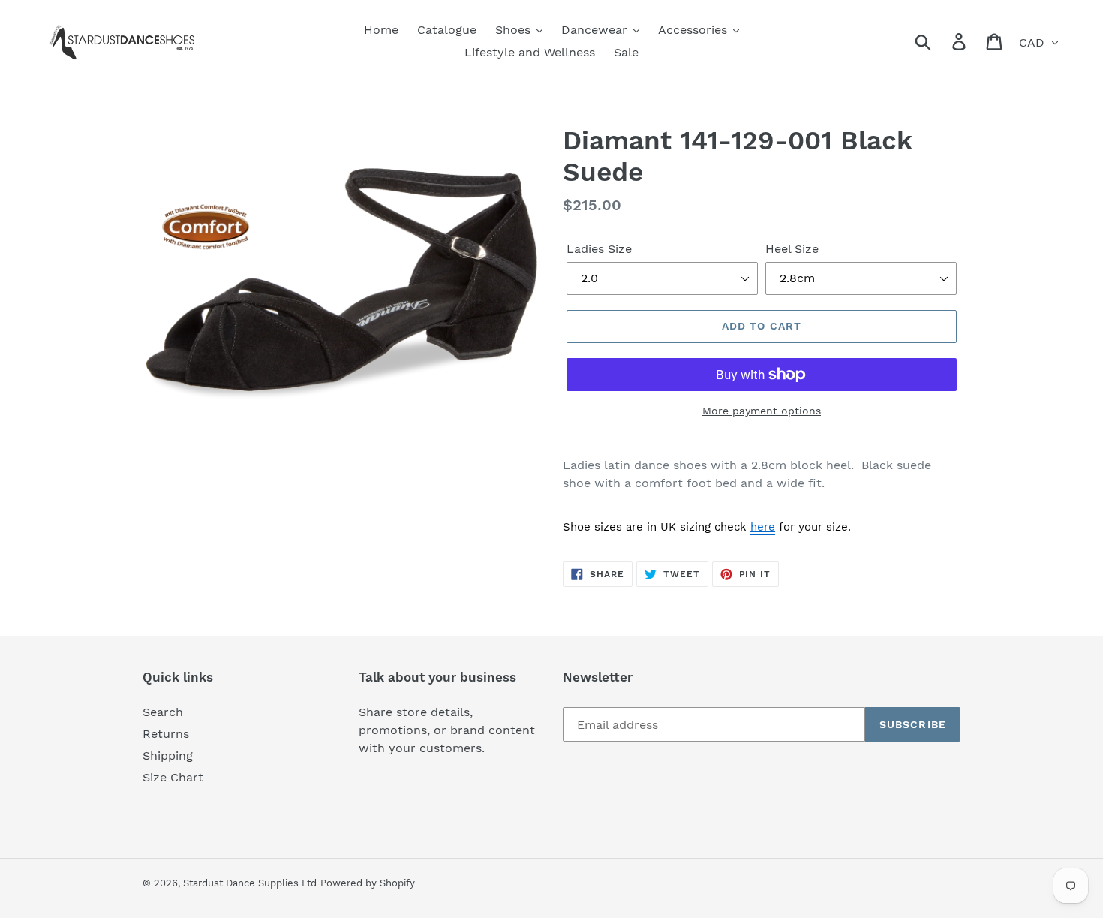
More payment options (761, 411)
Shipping (168, 755)
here (762, 527)
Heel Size (792, 249)
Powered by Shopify (367, 883)
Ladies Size (599, 249)
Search (163, 712)
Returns (166, 734)
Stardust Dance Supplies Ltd (250, 883)
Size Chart (173, 777)
